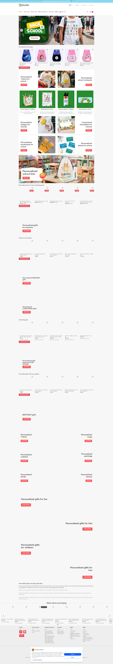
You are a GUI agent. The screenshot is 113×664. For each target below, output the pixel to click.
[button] (21, 30)
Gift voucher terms (87, 640)
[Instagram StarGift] (24, 631)
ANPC (84, 641)
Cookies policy (86, 634)
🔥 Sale (20, 11)
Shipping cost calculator (75, 636)
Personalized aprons (49, 640)
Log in (33, 632)
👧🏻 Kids (57, 11)
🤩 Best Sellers (34, 11)
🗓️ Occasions (51, 11)
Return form (72, 638)
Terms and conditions (87, 637)
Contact (85, 5)
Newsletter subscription (75, 633)
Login (91, 5)
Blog (78, 5)
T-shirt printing (60, 633)
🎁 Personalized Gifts (42, 11)
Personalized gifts (56, 590)
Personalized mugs (49, 632)
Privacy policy (86, 633)
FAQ (71, 637)
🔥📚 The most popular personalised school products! (56, 1)
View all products (24, 67)
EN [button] (70, 5)
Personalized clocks (49, 638)
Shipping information (74, 634)
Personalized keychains (49, 636)
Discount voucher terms (88, 638)
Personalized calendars (49, 642)
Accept (72, 654)
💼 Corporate (63, 11)
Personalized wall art (49, 637)
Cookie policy (34, 657)
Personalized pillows (49, 641)
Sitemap (84, 636)
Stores (84, 632)
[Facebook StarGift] (20, 631)
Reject (72, 657)
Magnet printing (60, 632)
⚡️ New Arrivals (26, 11)
